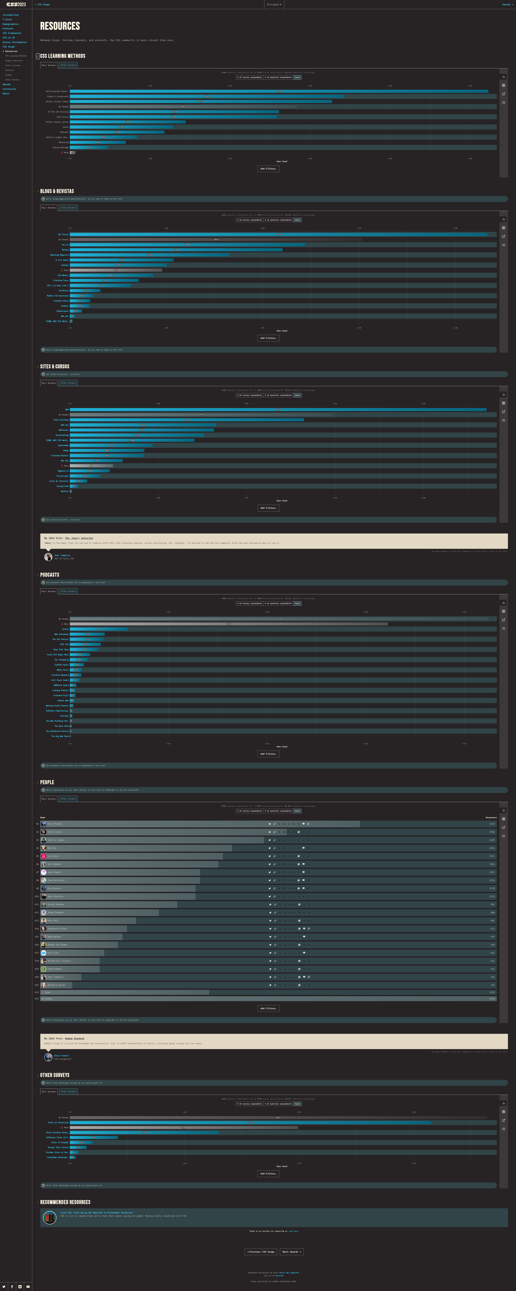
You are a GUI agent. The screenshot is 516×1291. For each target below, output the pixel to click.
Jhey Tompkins (48, 557)
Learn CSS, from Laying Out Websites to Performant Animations (96, 1212)
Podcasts (9, 70)
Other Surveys (12, 80)
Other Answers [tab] (68, 65)
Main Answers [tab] (49, 65)
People (8, 75)
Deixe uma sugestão (289, 1273)
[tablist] (59, 65)
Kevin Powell (48, 1057)
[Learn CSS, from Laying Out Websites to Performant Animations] (49, 1217)
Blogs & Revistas (14, 60)
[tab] (503, 76)
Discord (279, 1275)
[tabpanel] (274, 123)
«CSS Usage (261, 1251)
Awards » (292, 1251)
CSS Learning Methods (16, 56)
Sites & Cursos (12, 65)
